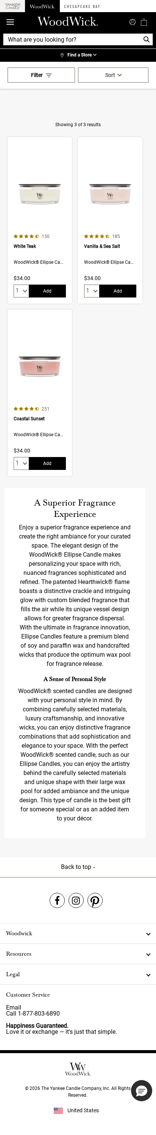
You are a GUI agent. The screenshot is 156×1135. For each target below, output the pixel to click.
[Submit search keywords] (132, 21)
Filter (37, 75)
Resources (18, 954)
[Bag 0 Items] (144, 22)
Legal (13, 974)
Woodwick (19, 933)
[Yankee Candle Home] (12, 6)
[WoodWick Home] (42, 6)
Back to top (77, 866)
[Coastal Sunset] (40, 393)
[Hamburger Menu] (10, 22)
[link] (78, 55)
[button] (141, 1090)
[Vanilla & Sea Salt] (110, 220)
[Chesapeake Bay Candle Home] (82, 6)
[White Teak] (40, 220)
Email (13, 1007)
